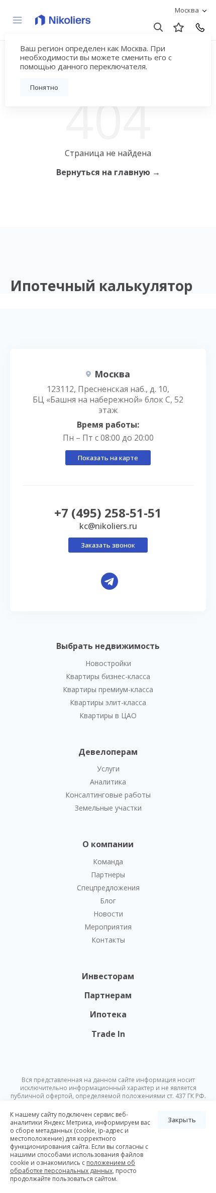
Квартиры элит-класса (108, 702)
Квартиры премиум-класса (108, 689)
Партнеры (108, 874)
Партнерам (108, 995)
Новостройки (108, 663)
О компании (108, 844)
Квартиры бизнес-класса (108, 676)
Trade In (108, 1033)
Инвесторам (108, 976)
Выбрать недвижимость (108, 645)
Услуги (108, 768)
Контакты (108, 940)
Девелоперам (108, 751)
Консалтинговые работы (108, 795)
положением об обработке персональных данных (72, 1166)
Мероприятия (108, 927)
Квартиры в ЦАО (108, 715)
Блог (108, 900)
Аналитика (108, 781)
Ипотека (108, 1014)
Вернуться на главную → (108, 172)
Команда (108, 861)
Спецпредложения (108, 887)
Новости (108, 913)
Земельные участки (108, 808)
